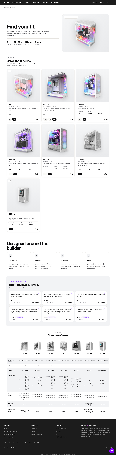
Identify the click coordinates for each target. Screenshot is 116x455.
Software (27, 2)
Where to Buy (55, 2)
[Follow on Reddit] (25, 442)
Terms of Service (53, 454)
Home (6, 7)
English (100, 2)
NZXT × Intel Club (61, 428)
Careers (33, 431)
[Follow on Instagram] (13, 442)
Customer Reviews (36, 434)
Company (34, 428)
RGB (24, 356)
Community (36, 2)
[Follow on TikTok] (21, 442)
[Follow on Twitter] (9, 442)
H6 (61, 356)
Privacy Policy (46, 454)
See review (35, 319)
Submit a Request (9, 434)
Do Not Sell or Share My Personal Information (66, 454)
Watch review (68, 302)
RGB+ (27, 356)
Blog (57, 434)
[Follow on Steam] (38, 442)
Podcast (58, 431)
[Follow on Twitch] (34, 442)
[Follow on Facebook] (5, 442)
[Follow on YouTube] (17, 442)
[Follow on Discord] (30, 442)
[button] (36, 119)
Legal (42, 454)
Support (45, 2)
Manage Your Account (11, 431)
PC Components (17, 2)
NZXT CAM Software (62, 437)
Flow (21, 356)
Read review (35, 302)
